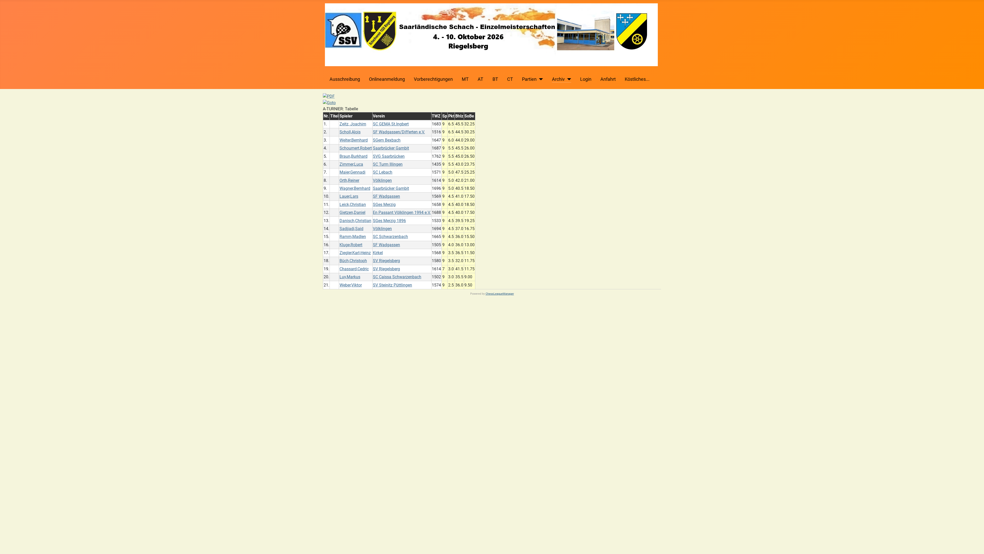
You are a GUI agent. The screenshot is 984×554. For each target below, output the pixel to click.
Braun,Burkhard (353, 156)
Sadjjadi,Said (351, 228)
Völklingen (382, 180)
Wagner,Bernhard (355, 188)
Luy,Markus (350, 276)
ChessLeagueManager (500, 293)
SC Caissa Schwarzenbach (397, 276)
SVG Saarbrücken (389, 156)
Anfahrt (608, 79)
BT (495, 79)
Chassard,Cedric (354, 268)
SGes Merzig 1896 (389, 220)
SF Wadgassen (386, 196)
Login (585, 79)
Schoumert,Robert (356, 148)
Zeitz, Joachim (353, 124)
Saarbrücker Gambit (391, 148)
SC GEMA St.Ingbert (391, 124)
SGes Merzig (384, 204)
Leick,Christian (353, 204)
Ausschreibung (345, 79)
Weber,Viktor (351, 285)
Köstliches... (637, 79)
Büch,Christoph (353, 260)
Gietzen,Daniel (352, 212)
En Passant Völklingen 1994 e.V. (402, 212)
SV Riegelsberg (386, 260)
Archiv (558, 79)
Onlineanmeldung (387, 79)
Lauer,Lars (349, 196)
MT (465, 79)
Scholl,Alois (350, 132)
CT (510, 79)
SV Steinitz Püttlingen (392, 285)
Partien (529, 79)
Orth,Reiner (349, 180)
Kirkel (378, 252)
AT (480, 79)
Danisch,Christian (355, 220)
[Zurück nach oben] (975, 544)
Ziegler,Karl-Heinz (355, 252)
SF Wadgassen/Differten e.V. (399, 132)
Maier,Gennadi (352, 172)
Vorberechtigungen (433, 79)
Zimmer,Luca (351, 164)
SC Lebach (382, 172)
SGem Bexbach (387, 140)
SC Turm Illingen (388, 164)
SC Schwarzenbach (390, 236)
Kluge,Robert (351, 244)
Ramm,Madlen (353, 236)
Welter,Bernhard (354, 140)
